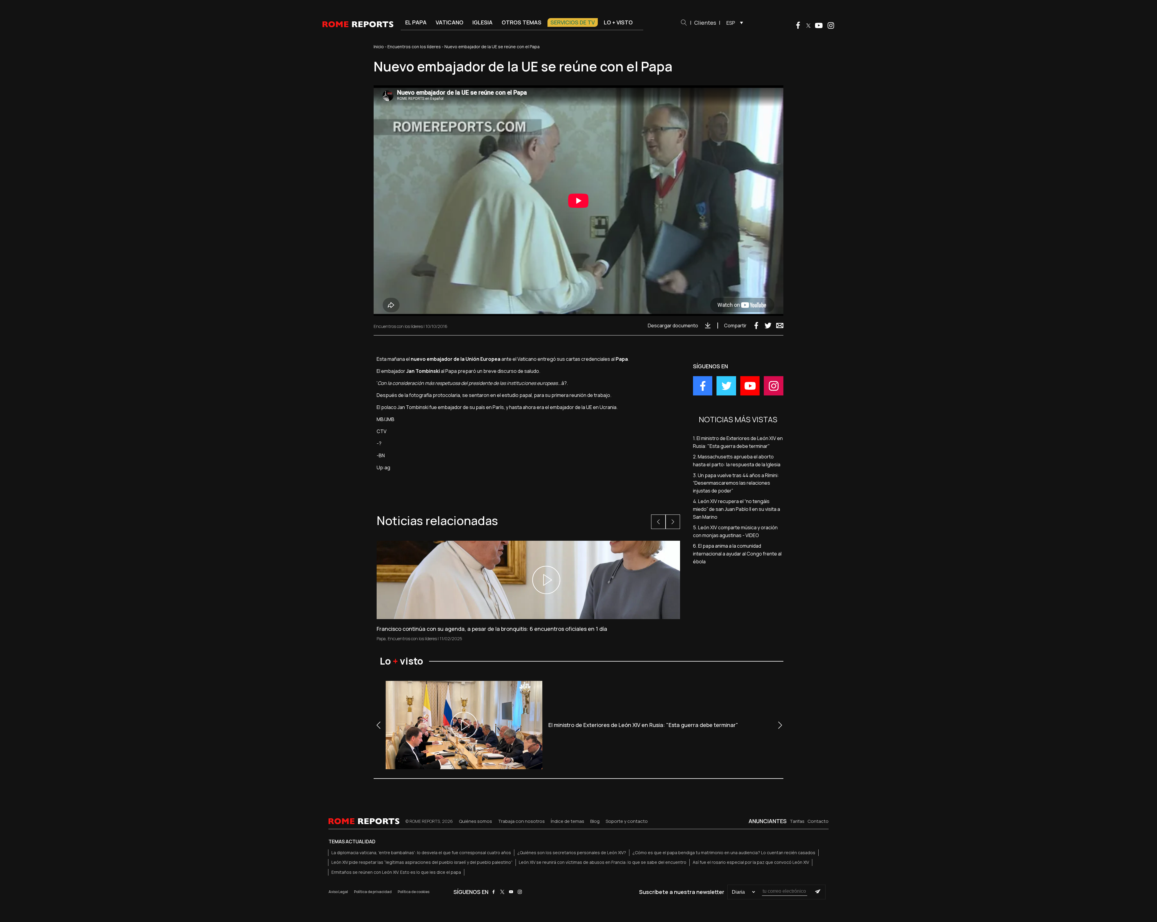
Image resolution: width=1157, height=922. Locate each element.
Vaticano (449, 22)
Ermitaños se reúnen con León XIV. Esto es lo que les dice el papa (396, 872)
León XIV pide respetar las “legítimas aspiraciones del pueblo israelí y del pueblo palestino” (422, 862)
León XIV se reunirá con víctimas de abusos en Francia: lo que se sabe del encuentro (602, 862)
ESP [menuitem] (730, 23)
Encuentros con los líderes (414, 46)
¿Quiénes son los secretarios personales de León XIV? (571, 852)
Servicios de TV (572, 22)
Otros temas (521, 22)
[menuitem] (733, 22)
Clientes (705, 22)
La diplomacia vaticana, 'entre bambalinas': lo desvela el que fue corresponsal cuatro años (421, 852)
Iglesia (482, 22)
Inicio (379, 46)
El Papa (416, 22)
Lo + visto (618, 22)
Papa (381, 638)
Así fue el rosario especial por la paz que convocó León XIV (751, 862)
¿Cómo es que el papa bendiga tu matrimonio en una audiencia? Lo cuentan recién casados (723, 852)
